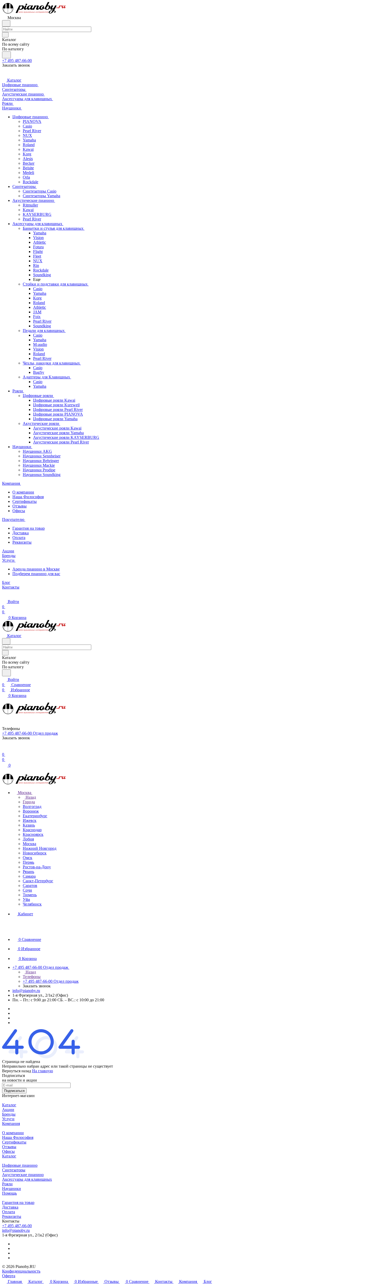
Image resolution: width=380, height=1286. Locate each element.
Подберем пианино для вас (36, 573)
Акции (8, 1109)
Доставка (20, 533)
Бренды (9, 1114)
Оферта (8, 1276)
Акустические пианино (23, 1174)
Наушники (11, 1188)
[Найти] (6, 54)
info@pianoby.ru (26, 990)
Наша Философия (28, 497)
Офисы (18, 511)
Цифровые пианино (19, 1165)
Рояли (7, 1184)
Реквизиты (22, 542)
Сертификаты (24, 501)
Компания (11, 1123)
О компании (23, 492)
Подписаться (14, 1091)
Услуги (8, 1119)
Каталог (9, 1105)
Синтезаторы (13, 1170)
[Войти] (4, 749)
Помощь (9, 1193)
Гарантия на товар (28, 528)
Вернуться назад (16, 1071)
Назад (30, 797)
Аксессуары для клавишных (27, 1179)
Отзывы (19, 506)
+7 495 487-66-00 (17, 60)
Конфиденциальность (21, 1271)
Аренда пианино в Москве (36, 569)
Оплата (18, 537)
